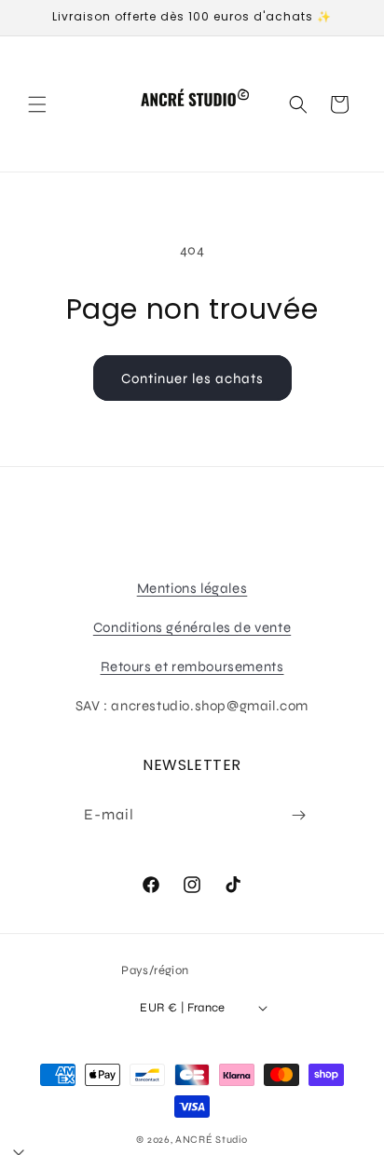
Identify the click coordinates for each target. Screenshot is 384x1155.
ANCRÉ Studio (211, 1140)
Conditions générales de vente (192, 627)
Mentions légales (192, 588)
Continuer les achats (192, 378)
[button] (37, 104)
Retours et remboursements (192, 666)
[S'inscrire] (298, 815)
